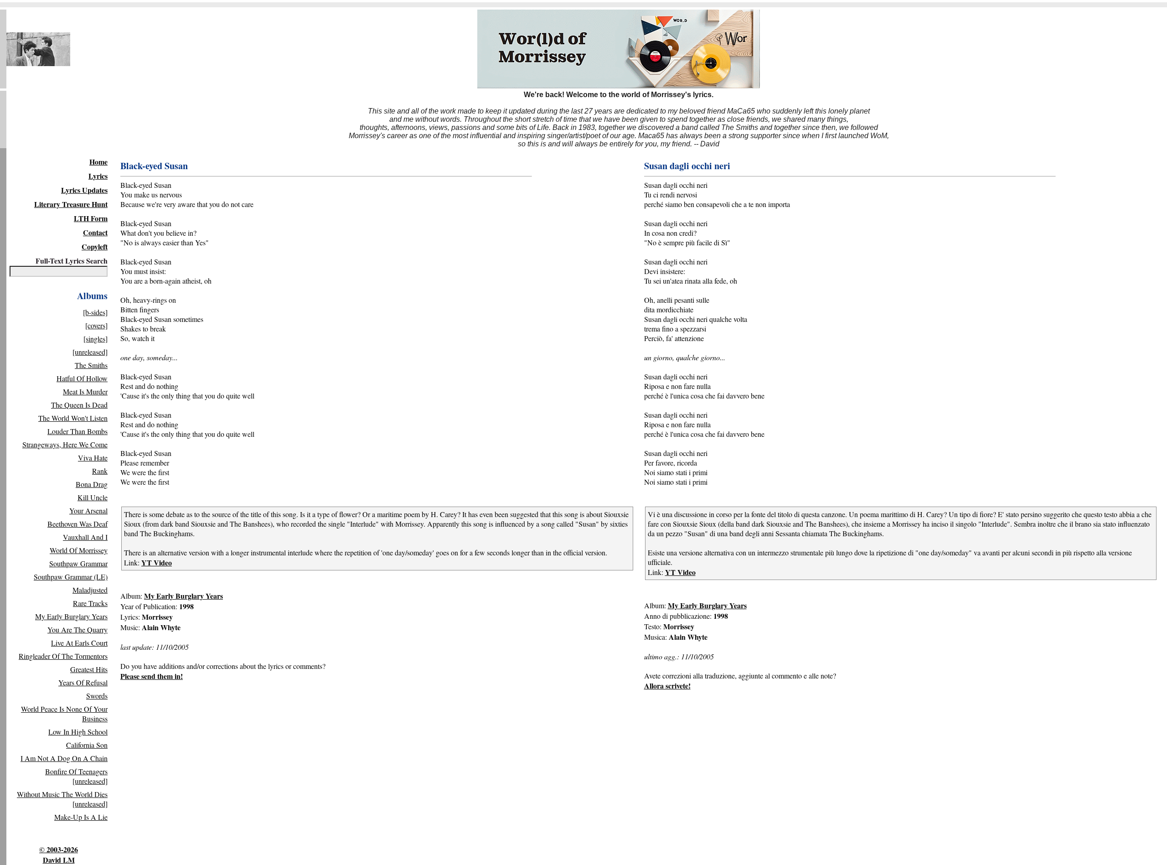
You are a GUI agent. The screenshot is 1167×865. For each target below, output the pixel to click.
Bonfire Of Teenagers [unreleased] (76, 776)
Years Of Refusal (83, 682)
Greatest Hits (89, 669)
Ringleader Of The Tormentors (63, 656)
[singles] (95, 338)
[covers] (96, 325)
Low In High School (78, 731)
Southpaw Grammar (78, 563)
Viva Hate (93, 457)
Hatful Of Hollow (82, 378)
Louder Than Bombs (77, 431)
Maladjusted (90, 590)
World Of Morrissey (79, 550)
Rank (100, 471)
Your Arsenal (88, 510)
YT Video (156, 562)
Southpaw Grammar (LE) (71, 576)
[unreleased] (90, 352)
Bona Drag (92, 484)
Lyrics (98, 176)
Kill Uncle (92, 497)
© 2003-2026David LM (58, 854)
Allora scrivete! (667, 685)
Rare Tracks (90, 603)
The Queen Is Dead (79, 404)
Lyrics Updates (84, 190)
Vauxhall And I (85, 537)
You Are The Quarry (77, 629)
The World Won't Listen (73, 418)
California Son (87, 745)
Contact (95, 232)
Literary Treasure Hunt (71, 204)
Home (98, 161)
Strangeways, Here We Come (65, 444)
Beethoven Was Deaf (77, 523)
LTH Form (91, 218)
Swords (97, 695)
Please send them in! (151, 676)
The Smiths (91, 365)
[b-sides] (95, 312)
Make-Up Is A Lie (81, 817)
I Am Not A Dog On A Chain (64, 758)
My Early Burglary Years (71, 616)
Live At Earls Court (79, 642)
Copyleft (95, 246)
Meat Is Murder (85, 391)
